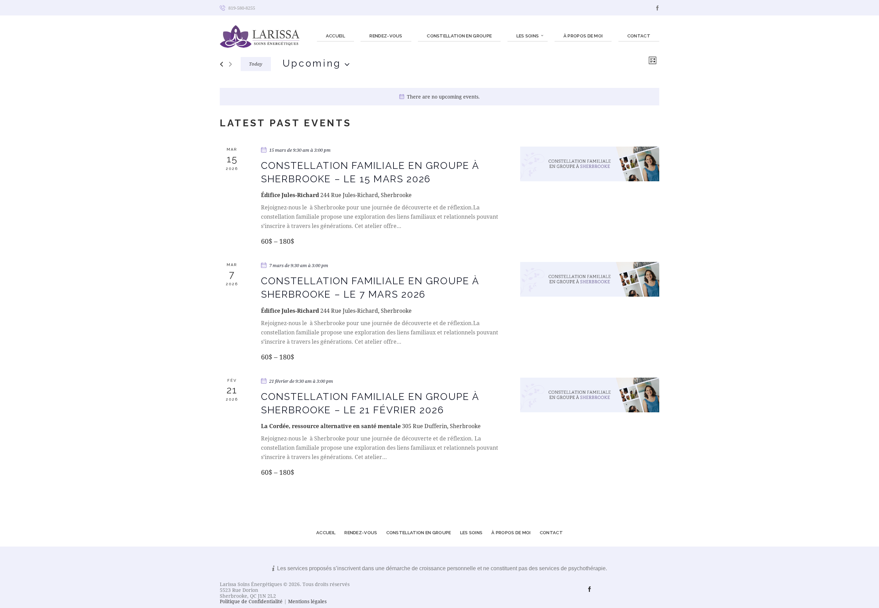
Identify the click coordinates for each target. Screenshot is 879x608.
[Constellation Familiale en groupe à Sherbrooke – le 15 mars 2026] (589, 164)
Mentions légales (307, 601)
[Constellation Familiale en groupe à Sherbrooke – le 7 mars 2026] (589, 279)
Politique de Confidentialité (251, 601)
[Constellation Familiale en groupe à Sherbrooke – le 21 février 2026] (589, 395)
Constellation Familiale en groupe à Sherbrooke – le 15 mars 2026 (370, 172)
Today (256, 64)
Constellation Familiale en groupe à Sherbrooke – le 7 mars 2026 (370, 287)
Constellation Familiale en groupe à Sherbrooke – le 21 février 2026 (370, 403)
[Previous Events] (221, 64)
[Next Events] (230, 64)
